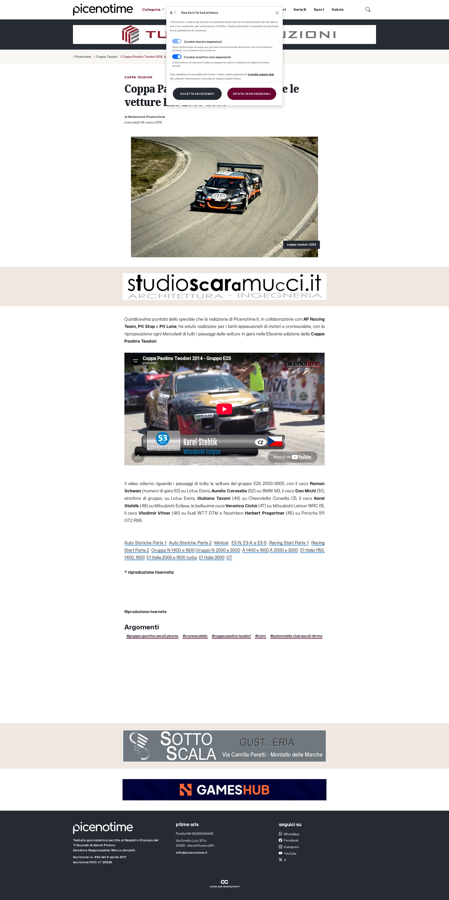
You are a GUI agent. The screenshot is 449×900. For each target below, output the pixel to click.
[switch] (176, 56)
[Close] (277, 13)
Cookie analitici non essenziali (207, 57)
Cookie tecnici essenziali (203, 41)
